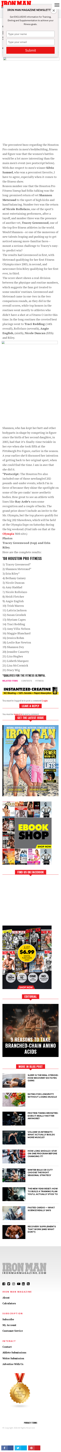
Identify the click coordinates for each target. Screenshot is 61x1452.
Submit (30, 50)
